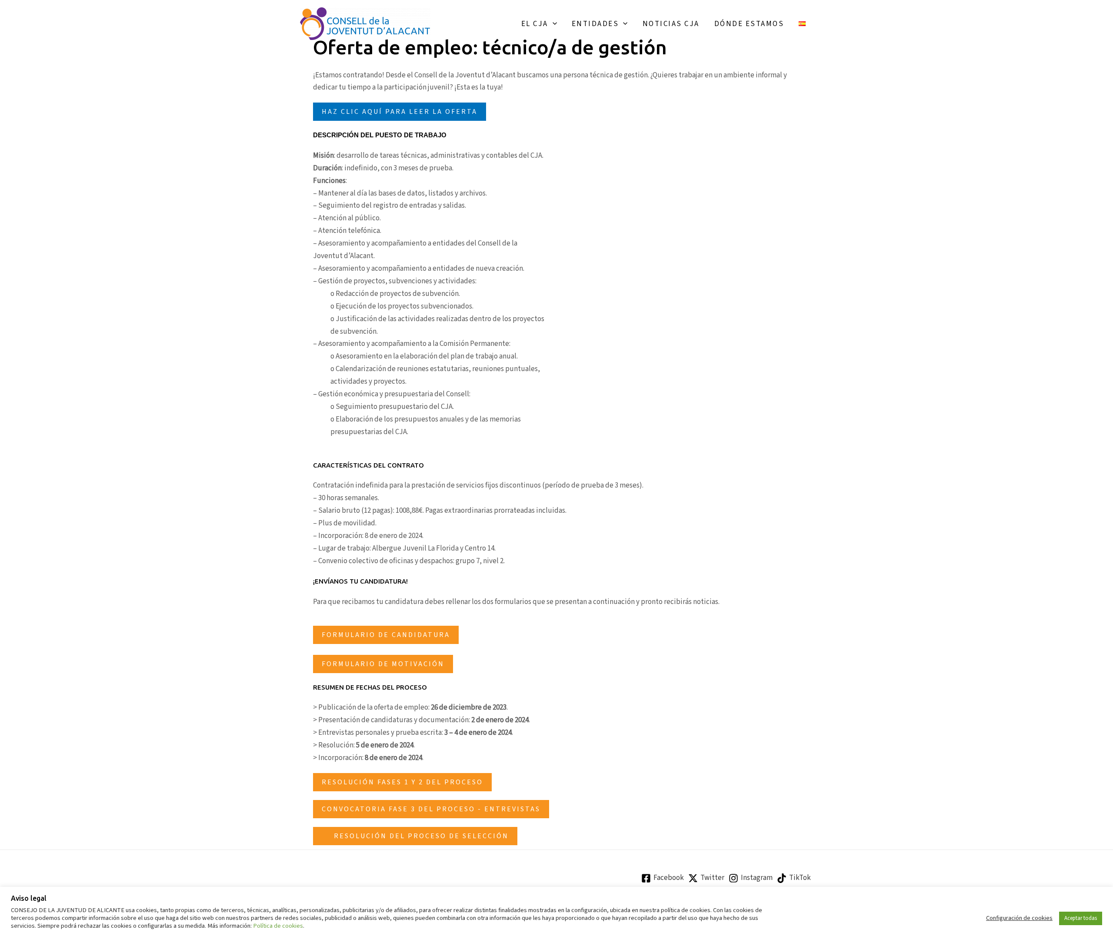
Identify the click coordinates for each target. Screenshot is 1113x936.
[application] (552, 23)
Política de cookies (278, 925)
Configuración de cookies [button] (1019, 918)
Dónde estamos (749, 24)
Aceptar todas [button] (1080, 918)
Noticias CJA (671, 24)
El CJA (534, 24)
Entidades (595, 24)
